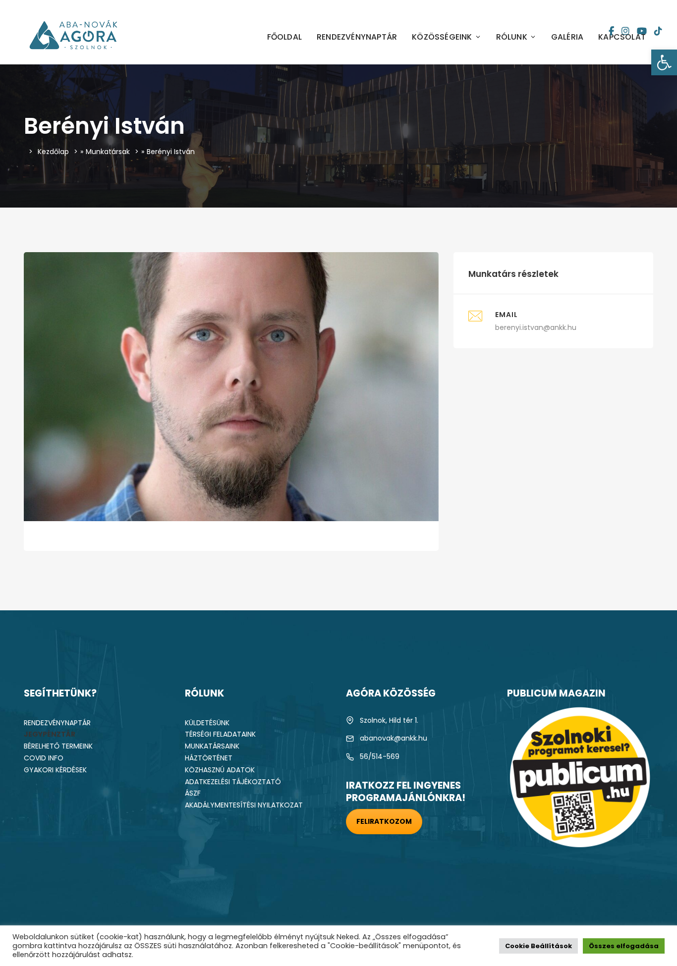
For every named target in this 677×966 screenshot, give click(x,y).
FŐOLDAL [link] (284, 37)
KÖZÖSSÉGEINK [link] (442, 37)
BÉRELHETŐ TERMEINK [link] (58, 746)
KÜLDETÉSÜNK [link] (207, 723)
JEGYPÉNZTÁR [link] (49, 734)
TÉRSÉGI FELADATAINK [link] (220, 734)
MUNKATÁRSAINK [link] (212, 746)
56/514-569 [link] (379, 756)
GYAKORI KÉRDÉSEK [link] (55, 770)
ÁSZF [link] (193, 793)
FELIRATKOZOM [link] (384, 821)
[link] (664, 62)
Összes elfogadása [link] (624, 946)
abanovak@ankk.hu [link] (393, 738)
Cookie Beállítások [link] (538, 946)
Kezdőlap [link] (53, 152)
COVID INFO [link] (43, 758)
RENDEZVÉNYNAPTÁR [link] (357, 37)
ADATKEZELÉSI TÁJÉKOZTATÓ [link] (233, 782)
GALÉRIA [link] (567, 37)
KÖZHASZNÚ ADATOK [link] (220, 770)
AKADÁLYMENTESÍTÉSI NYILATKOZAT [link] (244, 805)
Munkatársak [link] (108, 152)
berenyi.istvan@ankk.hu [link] (535, 327)
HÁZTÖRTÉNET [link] (208, 758)
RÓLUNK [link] (511, 37)
